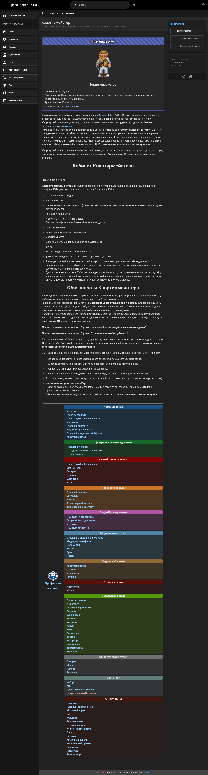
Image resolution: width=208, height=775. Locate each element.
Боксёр (71, 636)
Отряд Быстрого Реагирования (84, 450)
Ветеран (71, 471)
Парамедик (73, 545)
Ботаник (71, 611)
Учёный (71, 524)
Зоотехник (73, 633)
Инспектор (73, 422)
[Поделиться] (183, 76)
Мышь (70, 665)
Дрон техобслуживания (80, 689)
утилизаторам (65, 126)
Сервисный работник (79, 607)
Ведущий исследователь (81, 520)
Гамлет (71, 668)
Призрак (71, 661)
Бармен (71, 618)
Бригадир (72, 495)
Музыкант (73, 651)
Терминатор (74, 754)
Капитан (67, 102)
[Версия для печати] (190, 76)
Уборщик (72, 622)
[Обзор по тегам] (134, 5)
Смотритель (74, 467)
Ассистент (73, 604)
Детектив (72, 478)
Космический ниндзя (79, 728)
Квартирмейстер (76, 436)
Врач (69, 552)
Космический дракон (79, 743)
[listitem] (187, 31)
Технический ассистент (80, 506)
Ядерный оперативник (80, 706)
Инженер (72, 499)
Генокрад (72, 750)
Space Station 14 (108, 115)
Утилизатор (73, 573)
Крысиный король (77, 739)
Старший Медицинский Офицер (85, 433)
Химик (70, 548)
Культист (72, 717)
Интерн (71, 556)
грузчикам (48, 126)
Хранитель (73, 747)
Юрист (70, 590)
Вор (69, 714)
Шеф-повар (73, 614)
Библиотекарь (75, 647)
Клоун (70, 625)
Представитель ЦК (77, 446)
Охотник (71, 569)
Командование (103, 41)
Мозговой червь (76, 710)
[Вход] (203, 5)
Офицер (71, 475)
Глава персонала (76, 415)
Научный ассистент (78, 527)
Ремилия (72, 672)
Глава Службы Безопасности (83, 418)
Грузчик (71, 576)
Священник (73, 644)
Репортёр (72, 640)
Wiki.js (147, 772)
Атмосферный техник (79, 503)
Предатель (73, 703)
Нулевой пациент (77, 725)
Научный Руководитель (80, 429)
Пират (70, 732)
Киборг (71, 682)
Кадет (70, 482)
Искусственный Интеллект (82, 693)
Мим (69, 629)
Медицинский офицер (79, 541)
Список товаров (70, 106)
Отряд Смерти (75, 454)
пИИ (69, 685)
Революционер (75, 721)
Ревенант (72, 736)
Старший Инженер (77, 426)
